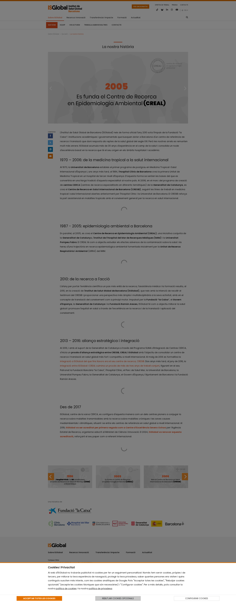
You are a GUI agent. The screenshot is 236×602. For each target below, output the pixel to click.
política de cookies (66, 588)
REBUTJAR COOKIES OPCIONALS (118, 598)
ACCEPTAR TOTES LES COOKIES (39, 598)
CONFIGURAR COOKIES (196, 598)
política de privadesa (100, 588)
